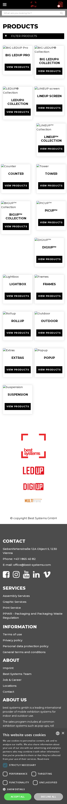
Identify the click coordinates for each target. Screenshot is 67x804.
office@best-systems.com (32, 565)
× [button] (62, 733)
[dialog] (33, 766)
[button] (33, 789)
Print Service (12, 607)
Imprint (8, 668)
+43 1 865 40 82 (25, 559)
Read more (43, 759)
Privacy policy (12, 640)
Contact (8, 691)
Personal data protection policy (25, 646)
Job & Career (12, 680)
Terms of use (12, 634)
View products (18, 67)
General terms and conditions (24, 652)
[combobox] (58, 733)
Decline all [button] (48, 796)
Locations (10, 685)
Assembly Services (16, 596)
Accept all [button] (18, 796)
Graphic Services (14, 602)
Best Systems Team (17, 674)
